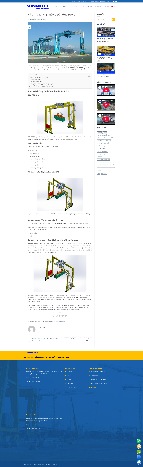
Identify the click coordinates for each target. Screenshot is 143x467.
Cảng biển (110, 135)
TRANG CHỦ (57, 6)
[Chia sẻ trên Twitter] (57, 315)
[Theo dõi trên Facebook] (111, 1)
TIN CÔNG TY (78, 6)
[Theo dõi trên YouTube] (116, 1)
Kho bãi (100, 156)
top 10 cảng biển (107, 162)
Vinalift (43, 19)
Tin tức (46, 321)
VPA (99, 173)
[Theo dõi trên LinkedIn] (115, 1)
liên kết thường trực (59, 321)
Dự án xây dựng (102, 148)
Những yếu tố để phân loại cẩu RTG (43, 83)
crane (105, 132)
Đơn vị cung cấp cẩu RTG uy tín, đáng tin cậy (43, 87)
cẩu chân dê (101, 140)
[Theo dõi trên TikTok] (113, 1)
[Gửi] (113, 19)
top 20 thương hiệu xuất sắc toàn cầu (105, 169)
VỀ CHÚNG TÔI (87, 6)
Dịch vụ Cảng (101, 146)
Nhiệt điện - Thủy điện (104, 159)
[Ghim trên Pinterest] (63, 315)
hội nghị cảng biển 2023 (104, 154)
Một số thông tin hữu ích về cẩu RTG (40, 77)
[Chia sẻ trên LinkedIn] (66, 315)
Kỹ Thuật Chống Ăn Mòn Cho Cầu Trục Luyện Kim (105, 75)
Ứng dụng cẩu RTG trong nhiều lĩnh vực (44, 85)
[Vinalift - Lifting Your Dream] (39, 6)
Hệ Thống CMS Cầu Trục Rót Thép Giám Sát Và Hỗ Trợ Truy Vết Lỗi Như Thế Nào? (105, 40)
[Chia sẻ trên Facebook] (54, 315)
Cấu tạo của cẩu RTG (39, 81)
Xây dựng (104, 173)
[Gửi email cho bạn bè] (60, 315)
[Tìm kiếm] (116, 6)
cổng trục (108, 140)
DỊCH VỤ (70, 6)
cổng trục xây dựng (103, 143)
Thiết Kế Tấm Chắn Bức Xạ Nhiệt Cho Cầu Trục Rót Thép (105, 58)
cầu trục (100, 138)
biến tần (100, 132)
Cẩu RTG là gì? (36, 79)
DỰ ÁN (64, 6)
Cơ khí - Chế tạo (102, 135)
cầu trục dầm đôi (108, 138)
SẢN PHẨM (97, 6)
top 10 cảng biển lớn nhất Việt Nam (106, 165)
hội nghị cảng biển (103, 151)
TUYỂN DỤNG (106, 6)
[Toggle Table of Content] (88, 75)
